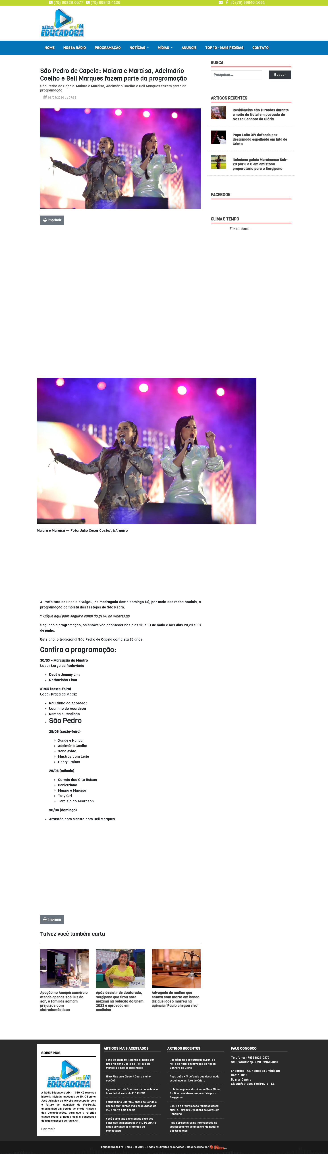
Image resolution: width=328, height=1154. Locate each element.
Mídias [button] (164, 47)
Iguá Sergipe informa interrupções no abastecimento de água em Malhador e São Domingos (194, 1127)
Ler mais (48, 1129)
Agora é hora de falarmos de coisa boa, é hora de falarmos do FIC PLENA (132, 1091)
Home (49, 47)
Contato (260, 47)
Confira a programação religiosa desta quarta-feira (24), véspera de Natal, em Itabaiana (194, 1110)
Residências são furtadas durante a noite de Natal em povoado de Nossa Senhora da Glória (261, 114)
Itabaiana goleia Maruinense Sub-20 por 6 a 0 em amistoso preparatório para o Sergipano (260, 164)
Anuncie (189, 47)
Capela (71, 602)
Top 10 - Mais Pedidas (224, 47)
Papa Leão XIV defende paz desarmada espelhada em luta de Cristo (260, 139)
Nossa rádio (74, 47)
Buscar (280, 74)
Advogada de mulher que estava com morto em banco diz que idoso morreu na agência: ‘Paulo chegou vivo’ (175, 999)
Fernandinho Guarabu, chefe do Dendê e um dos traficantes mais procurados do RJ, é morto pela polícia (131, 1106)
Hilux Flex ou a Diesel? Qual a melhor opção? (129, 1078)
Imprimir (54, 220)
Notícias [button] (138, 47)
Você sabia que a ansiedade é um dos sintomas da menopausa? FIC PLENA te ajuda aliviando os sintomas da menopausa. (131, 1125)
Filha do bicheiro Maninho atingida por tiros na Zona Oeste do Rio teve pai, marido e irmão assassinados (130, 1064)
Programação (108, 47)
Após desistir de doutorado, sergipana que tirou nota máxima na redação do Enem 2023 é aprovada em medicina (119, 1001)
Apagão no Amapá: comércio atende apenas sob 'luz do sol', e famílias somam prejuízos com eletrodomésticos (64, 1001)
